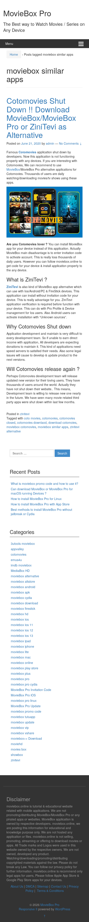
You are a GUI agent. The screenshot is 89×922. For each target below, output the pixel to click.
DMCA (30, 886)
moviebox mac (21, 657)
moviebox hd (19, 614)
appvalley (17, 549)
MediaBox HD (20, 570)
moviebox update (22, 722)
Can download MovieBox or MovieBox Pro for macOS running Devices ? (42, 491)
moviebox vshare (22, 733)
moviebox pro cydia (24, 684)
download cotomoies (62, 422)
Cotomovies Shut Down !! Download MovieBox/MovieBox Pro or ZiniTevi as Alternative (41, 117)
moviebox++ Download (26, 738)
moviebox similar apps (53, 427)
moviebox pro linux (24, 700)
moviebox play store (24, 668)
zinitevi (24, 414)
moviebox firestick (23, 608)
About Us (17, 886)
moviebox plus (20, 673)
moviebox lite (20, 652)
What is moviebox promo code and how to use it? (44, 483)
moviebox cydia (21, 597)
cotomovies (50, 418)
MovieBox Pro (27, 12)
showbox (17, 754)
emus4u (16, 560)
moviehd (16, 744)
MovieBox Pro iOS (23, 695)
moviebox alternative (25, 576)
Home (14, 54)
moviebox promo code (26, 711)
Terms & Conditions (50, 890)
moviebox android (23, 587)
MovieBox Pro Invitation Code (31, 689)
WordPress (62, 909)
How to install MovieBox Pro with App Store (40, 504)
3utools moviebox (23, 543)
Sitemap (42, 886)
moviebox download (24, 603)
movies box (18, 749)
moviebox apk (20, 592)
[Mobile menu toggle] (81, 43)
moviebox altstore (23, 581)
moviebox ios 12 (22, 630)
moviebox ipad (21, 641)
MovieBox (13, 169)
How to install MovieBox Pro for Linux (36, 499)
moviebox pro (20, 679)
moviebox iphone (22, 646)
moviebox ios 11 (22, 625)
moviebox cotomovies (21, 427)
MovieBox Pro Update (26, 706)
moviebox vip (20, 727)
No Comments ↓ (70, 143)
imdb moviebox (21, 565)
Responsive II (28, 909)
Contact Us (58, 886)
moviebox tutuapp (23, 717)
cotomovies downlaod (32, 422)
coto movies (32, 418)
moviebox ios (20, 619)
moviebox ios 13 (22, 635)
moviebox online (22, 662)
